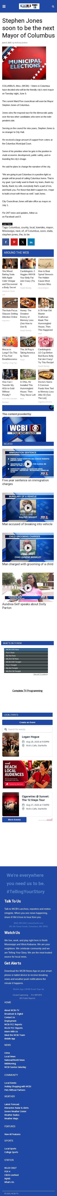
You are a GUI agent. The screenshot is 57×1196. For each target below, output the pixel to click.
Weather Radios (11, 1114)
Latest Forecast (11, 1104)
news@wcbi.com (35, 923)
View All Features (12, 1134)
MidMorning (10, 1063)
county (24, 227)
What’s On (9, 1182)
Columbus (14, 227)
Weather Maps (11, 1118)
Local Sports (10, 1148)
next (17, 231)
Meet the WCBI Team (14, 1035)
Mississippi (8, 231)
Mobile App (18, 989)
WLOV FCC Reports (13, 1028)
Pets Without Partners (14, 1090)
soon (43, 231)
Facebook (10, 216)
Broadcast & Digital (13, 1013)
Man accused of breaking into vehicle (27, 524)
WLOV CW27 (10, 1167)
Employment (10, 1020)
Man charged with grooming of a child (27, 564)
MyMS (7, 1178)
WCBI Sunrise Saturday (15, 1067)
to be (27, 234)
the (21, 234)
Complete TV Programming (27, 690)
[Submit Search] (53, 6)
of (22, 231)
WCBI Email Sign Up (34, 989)
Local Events (10, 1082)
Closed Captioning (20, 995)
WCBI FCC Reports (13, 1024)
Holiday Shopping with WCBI (17, 1086)
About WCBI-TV (11, 1010)
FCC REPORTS (36, 995)
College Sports (11, 1152)
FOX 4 (7, 1171)
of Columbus (32, 231)
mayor (49, 227)
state (49, 231)
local (32, 227)
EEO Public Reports (27, 998)
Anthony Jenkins (21, 42)
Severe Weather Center (15, 1111)
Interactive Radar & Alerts (16, 1107)
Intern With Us (11, 1031)
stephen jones (10, 234)
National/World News (14, 1060)
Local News (7, 224)
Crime (7, 1052)
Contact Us (9, 1017)
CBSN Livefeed (11, 1175)
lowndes (40, 227)
